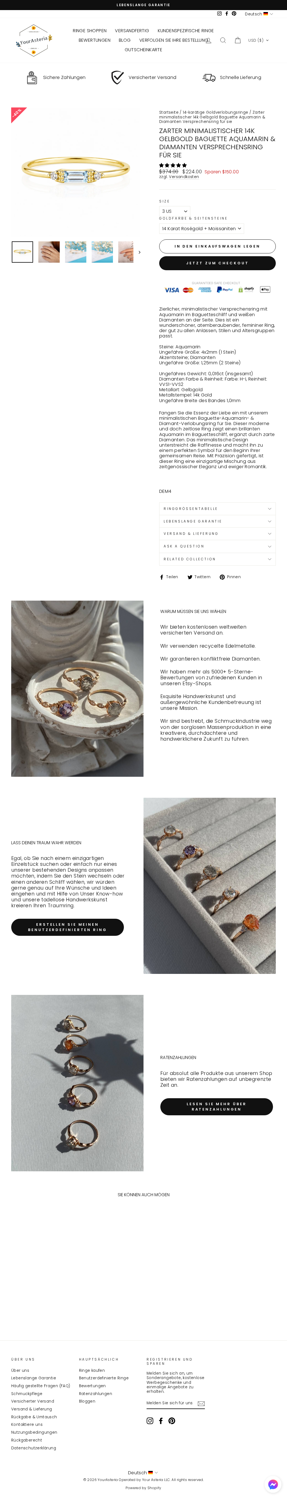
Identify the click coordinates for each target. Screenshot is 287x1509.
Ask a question (184, 546)
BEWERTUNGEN (94, 40)
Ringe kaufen (92, 1370)
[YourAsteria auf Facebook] (161, 1420)
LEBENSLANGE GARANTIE (193, 521)
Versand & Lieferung (31, 1409)
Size (164, 201)
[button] (258, 40)
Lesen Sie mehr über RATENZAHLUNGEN (216, 1106)
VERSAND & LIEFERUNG (191, 533)
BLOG (125, 40)
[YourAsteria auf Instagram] (150, 1420)
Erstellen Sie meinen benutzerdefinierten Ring (67, 927)
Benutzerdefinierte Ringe (104, 1378)
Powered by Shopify (143, 1487)
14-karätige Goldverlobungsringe (215, 112)
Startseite (169, 112)
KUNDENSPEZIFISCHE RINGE (186, 30)
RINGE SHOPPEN (90, 30)
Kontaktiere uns (27, 1424)
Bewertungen (92, 1386)
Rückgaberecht (26, 1440)
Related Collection (190, 559)
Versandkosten (184, 177)
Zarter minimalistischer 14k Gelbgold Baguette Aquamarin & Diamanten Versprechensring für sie (212, 117)
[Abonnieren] (201, 1403)
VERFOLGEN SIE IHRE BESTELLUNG (174, 40)
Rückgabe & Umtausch (34, 1417)
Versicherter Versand (32, 1401)
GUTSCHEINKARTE (144, 49)
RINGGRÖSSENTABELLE (191, 508)
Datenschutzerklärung (33, 1448)
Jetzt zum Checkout (217, 263)
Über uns (20, 1370)
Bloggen (87, 1401)
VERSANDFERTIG (132, 30)
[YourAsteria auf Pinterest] (171, 1420)
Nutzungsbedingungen (34, 1432)
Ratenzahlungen (95, 1393)
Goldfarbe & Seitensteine (193, 218)
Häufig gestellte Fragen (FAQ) (40, 1386)
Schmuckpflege (26, 1393)
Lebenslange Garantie (33, 1378)
